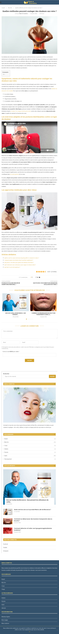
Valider (52, 376)
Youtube (5, 547)
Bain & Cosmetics (23, 13)
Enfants (30, 449)
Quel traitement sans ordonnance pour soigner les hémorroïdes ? (20, 265)
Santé (30, 455)
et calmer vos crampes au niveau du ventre (21, 111)
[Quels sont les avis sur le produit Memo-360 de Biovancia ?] (7, 512)
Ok (29, 631)
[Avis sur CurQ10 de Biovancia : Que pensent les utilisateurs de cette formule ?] (15, 302)
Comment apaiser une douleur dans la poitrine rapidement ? (18, 260)
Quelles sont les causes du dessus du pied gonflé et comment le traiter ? (21, 258)
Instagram (5, 551)
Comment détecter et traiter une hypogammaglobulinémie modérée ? (33, 529)
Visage (3, 589)
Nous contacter (5, 623)
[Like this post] (33, 277)
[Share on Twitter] (37, 277)
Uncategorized (30, 459)
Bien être (10, 7)
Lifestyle (4, 608)
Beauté (30, 438)
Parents (30, 452)
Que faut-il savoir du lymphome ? (12, 267)
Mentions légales (6, 616)
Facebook (5, 544)
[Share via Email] (39, 277)
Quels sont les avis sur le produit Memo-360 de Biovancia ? (32, 509)
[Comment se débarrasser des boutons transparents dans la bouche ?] (43, 302)
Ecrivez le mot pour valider (11, 351)
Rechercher (6, 373)
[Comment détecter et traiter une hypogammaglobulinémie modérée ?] (7, 531)
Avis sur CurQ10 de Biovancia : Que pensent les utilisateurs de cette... (27, 501)
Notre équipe (5, 620)
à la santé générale (14, 174)
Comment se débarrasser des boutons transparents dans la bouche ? (33, 519)
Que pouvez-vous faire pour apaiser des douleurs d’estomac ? (19, 262)
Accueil (3, 7)
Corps (30, 445)
